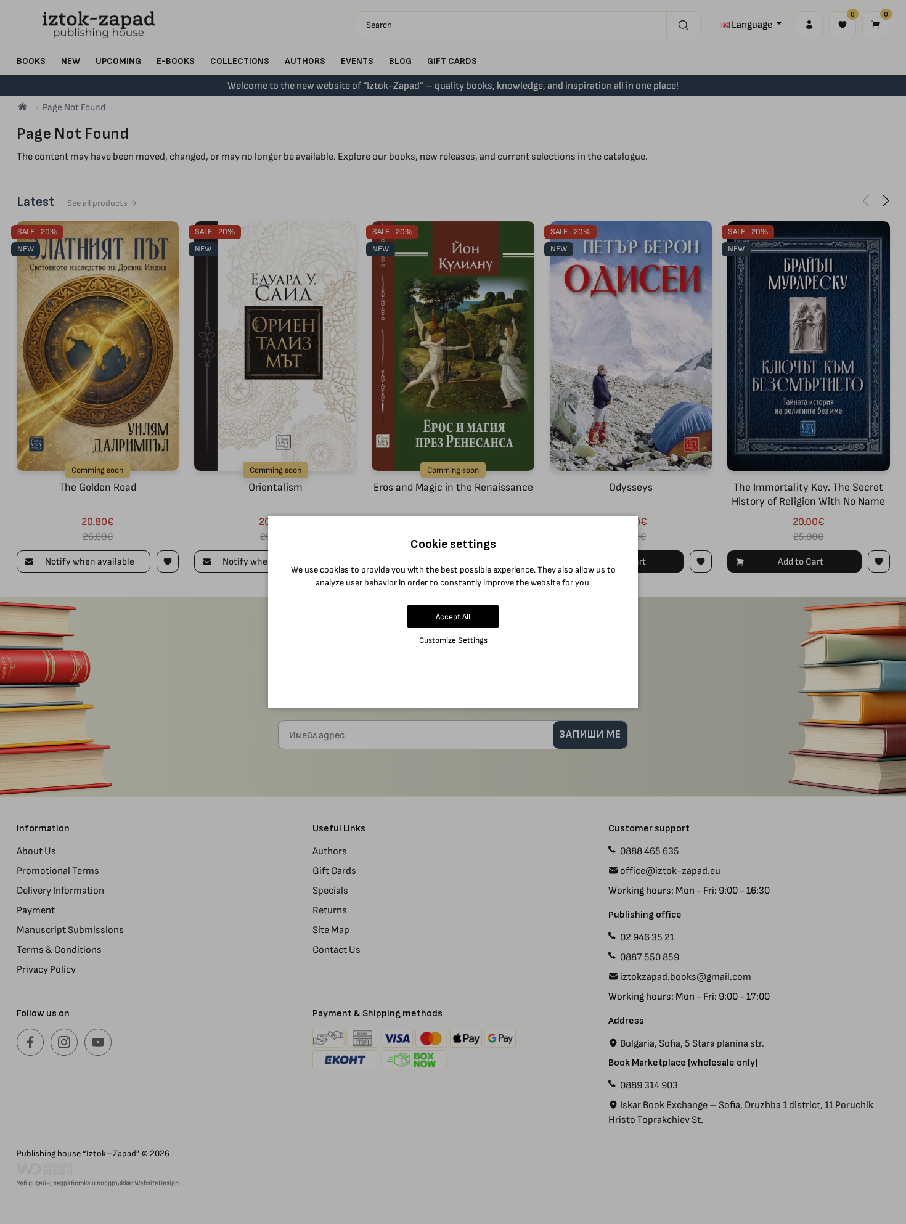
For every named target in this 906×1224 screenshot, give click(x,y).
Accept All (453, 616)
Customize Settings (453, 640)
